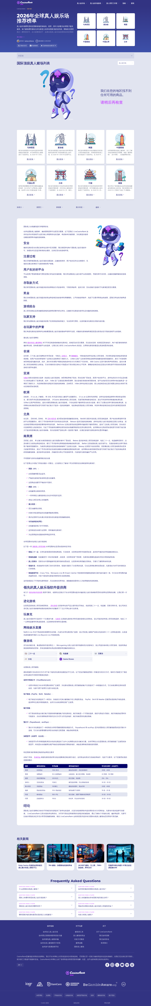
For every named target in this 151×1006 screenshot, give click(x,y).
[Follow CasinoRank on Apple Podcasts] (132, 965)
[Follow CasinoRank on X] (117, 965)
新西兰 (39, 207)
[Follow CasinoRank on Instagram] (112, 965)
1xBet (26, 378)
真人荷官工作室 (111, 3)
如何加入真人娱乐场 (50, 932)
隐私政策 (76, 1003)
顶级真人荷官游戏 (39, 546)
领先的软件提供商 (35, 592)
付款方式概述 (79, 939)
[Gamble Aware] (100, 984)
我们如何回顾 (104, 935)
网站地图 (107, 1003)
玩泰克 (57, 619)
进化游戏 (54, 606)
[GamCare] (54, 984)
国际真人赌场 (79, 946)
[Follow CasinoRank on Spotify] (127, 965)
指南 (124, 3)
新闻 (132, 3)
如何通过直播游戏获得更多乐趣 (50, 935)
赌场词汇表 (79, 932)
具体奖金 (37, 757)
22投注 (64, 356)
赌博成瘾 (79, 943)
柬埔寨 (59, 207)
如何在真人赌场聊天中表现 (50, 943)
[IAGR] (29, 984)
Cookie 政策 (45, 1003)
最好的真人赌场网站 (34, 343)
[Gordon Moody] (72, 984)
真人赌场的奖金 (79, 935)
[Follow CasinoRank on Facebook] (107, 965)
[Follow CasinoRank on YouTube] (122, 965)
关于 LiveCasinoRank (104, 932)
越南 (97, 207)
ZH (19, 965)
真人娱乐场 (81, 3)
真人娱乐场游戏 (95, 3)
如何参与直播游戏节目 (50, 946)
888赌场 (74, 356)
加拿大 (19, 207)
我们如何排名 (104, 939)
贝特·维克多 (51, 419)
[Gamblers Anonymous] (39, 984)
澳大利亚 (79, 207)
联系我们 (104, 943)
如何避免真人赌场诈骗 (50, 939)
